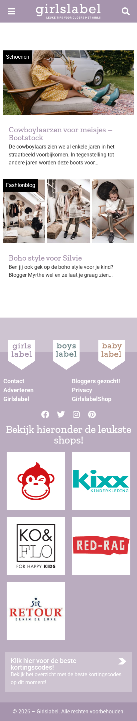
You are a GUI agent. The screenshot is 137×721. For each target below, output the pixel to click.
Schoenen (17, 57)
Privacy (82, 390)
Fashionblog (20, 185)
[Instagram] (76, 414)
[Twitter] (61, 414)
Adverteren (18, 390)
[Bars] (11, 11)
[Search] (126, 11)
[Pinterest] (92, 414)
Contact (13, 381)
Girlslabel (16, 398)
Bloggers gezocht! (96, 381)
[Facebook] (45, 414)
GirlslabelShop (91, 398)
